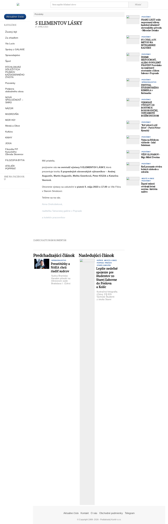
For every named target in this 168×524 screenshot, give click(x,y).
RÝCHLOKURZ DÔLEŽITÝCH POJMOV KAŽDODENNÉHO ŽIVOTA (14, 72)
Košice (100, 260)
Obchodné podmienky (111, 513)
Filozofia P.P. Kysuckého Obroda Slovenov (14, 152)
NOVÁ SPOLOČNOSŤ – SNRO (14, 100)
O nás (94, 513)
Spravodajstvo (12, 55)
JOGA (8, 143)
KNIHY (8, 137)
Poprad (100, 263)
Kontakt (85, 513)
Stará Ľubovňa (104, 265)
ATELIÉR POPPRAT (10, 167)
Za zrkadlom (11, 38)
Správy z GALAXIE (15, 49)
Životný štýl (11, 32)
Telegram (130, 513)
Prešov (108, 263)
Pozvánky (10, 83)
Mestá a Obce (12, 126)
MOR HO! (10, 120)
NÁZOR (9, 108)
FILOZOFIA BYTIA (14, 160)
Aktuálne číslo (15, 16)
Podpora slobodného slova (14, 90)
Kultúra (9, 131)
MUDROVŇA (12, 114)
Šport (8, 61)
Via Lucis (10, 43)
